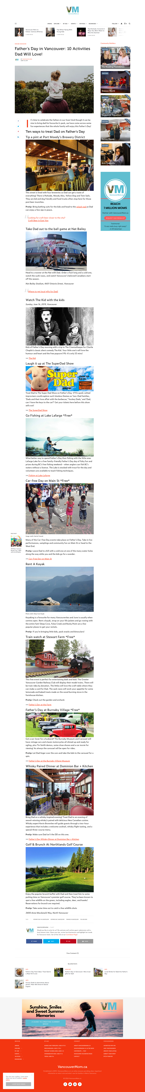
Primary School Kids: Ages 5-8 (54, 1051)
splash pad (81, 206)
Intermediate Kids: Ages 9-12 (53, 1053)
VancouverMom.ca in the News (84, 1048)
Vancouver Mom (27, 59)
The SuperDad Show (38, 410)
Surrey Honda (108, 138)
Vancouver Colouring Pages (83, 1053)
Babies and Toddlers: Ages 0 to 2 (55, 1045)
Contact (77, 1056)
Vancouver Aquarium (111, 114)
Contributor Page (71, 934)
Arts (27, 980)
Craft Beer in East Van (38, 220)
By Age (65, 23)
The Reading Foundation (113, 66)
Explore (56, 23)
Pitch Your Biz (108, 1056)
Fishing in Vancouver (72, 919)
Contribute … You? (80, 1051)
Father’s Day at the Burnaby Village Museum (49, 760)
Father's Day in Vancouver (41, 919)
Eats (27, 969)
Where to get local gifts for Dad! (43, 291)
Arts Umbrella (108, 163)
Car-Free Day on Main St (40, 558)
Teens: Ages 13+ (49, 1056)
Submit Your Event (110, 1053)
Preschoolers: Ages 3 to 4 (52, 1048)
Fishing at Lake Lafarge (39, 475)
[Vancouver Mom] (72, 10)
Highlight (68, 969)
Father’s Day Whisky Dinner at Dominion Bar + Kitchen (54, 839)
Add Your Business (110, 1048)
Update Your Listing (110, 1051)
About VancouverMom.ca (82, 1045)
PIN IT (61, 165)
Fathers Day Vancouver (57, 919)
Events (73, 23)
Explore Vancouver (20, 43)
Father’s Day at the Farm (40, 704)
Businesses (92, 23)
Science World (108, 90)
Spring (49, 23)
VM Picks (82, 23)
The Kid (32, 358)
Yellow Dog (83, 919)
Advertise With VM (110, 1045)
